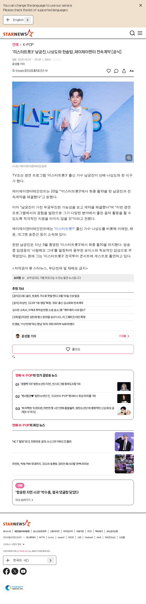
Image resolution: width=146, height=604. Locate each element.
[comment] (116, 71)
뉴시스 (51, 537)
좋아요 (76, 349)
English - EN (22, 19)
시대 (79, 537)
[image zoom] (128, 157)
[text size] (131, 71)
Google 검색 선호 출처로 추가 (30, 70)
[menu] (140, 33)
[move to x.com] (14, 571)
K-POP (28, 45)
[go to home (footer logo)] (17, 523)
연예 (15, 45)
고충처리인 (55, 531)
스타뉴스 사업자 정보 (12, 544)
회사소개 (7, 531)
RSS (89, 531)
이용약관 (80, 531)
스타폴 (122, 537)
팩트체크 (99, 531)
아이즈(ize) (110, 537)
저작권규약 (68, 531)
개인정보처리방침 (21, 531)
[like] (108, 71)
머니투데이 (31, 537)
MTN (42, 537)
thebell (89, 537)
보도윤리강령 (112, 531)
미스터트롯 (63, 229)
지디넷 (71, 537)
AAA (99, 537)
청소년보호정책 (39, 531)
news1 (61, 537)
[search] (132, 33)
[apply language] (27, 20)
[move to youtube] (23, 571)
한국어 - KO (21, 560)
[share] (124, 71)
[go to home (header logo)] (18, 33)
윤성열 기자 (18, 64)
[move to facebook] (6, 571)
